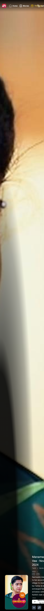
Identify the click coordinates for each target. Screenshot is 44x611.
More (34, 598)
